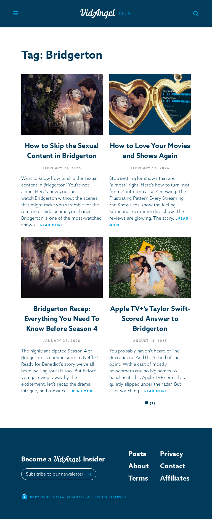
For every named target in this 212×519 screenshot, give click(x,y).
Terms (138, 478)
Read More (51, 225)
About (138, 465)
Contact (171, 465)
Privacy (171, 453)
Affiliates (171, 478)
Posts (137, 453)
